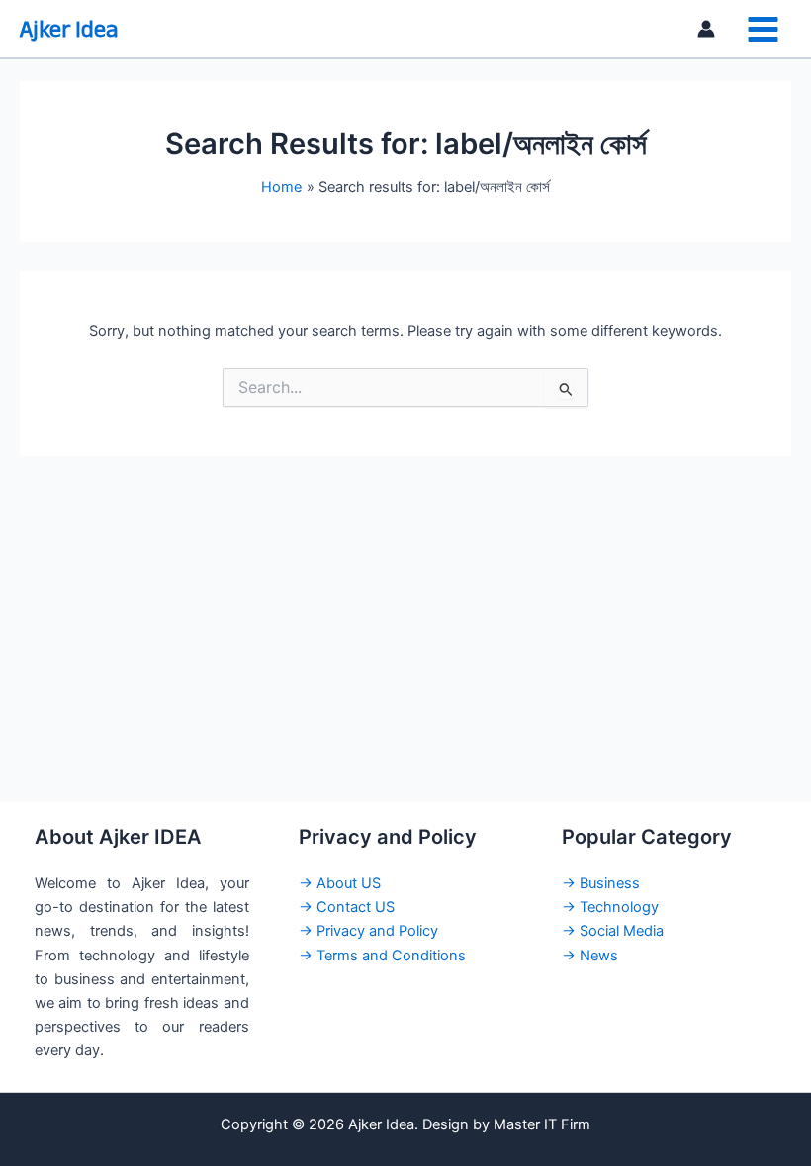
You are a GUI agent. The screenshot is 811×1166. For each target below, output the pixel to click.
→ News (590, 955)
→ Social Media (613, 931)
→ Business (601, 883)
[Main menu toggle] (763, 29)
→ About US (340, 883)
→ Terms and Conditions (382, 955)
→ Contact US (347, 907)
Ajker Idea (69, 29)
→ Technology (610, 907)
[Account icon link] (706, 29)
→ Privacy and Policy (368, 931)
